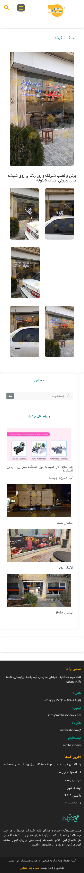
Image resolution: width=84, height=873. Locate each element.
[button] (21, 7)
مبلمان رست (65, 523)
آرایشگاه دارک (72, 803)
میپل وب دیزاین (30, 868)
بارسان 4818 (64, 612)
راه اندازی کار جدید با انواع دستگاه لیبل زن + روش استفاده (40, 469)
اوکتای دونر (66, 567)
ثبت (10, 396)
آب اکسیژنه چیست (60, 478)
